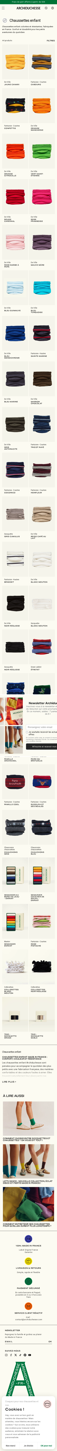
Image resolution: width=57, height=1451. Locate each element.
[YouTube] (29, 1355)
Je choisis (28, 1446)
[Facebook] (11, 1355)
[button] (3, 8)
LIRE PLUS (9, 1082)
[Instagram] (6, 1355)
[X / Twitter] (15, 1355)
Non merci (10, 1446)
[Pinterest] (25, 1355)
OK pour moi (46, 1446)
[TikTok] (20, 1355)
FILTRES (51, 41)
